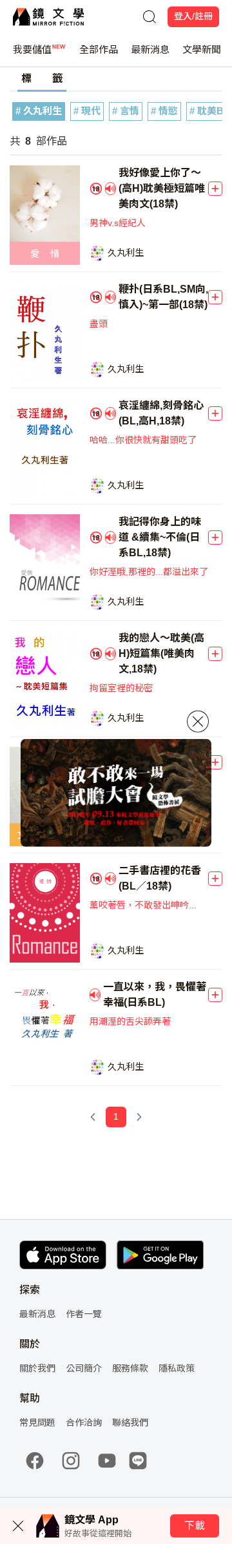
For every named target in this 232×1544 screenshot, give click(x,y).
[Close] (198, 722)
